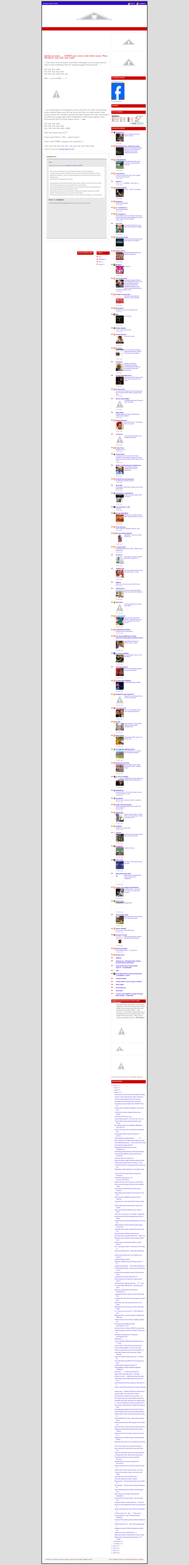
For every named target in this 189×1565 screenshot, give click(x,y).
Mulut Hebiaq (120, 735)
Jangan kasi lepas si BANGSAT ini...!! (126, 1532)
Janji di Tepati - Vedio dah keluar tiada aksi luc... (129, 1345)
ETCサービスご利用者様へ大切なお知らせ (127, 183)
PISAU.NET (119, 991)
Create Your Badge (116, 101)
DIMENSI (118, 958)
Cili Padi (118, 832)
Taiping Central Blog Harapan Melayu (127, 887)
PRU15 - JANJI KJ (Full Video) (132, 189)
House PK (119, 223)
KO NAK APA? (120, 389)
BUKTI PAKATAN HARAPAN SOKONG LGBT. (128, 528)
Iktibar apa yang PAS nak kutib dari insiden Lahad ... (130, 1535)
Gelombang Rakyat (122, 667)
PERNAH (101, 259)
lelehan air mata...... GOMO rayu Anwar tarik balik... (130, 1376)
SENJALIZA (119, 812)
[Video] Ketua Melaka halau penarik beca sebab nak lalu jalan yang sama (133, 379)
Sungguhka (119, 846)
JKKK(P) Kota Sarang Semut (125, 479)
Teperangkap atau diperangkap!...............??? (128, 1138)
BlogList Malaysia (121, 420)
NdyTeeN (121, 1559)
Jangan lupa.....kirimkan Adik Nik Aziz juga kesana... (130, 1391)
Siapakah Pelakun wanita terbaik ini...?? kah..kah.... (130, 1502)
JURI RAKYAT (120, 588)
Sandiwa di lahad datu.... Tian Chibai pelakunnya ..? (130, 1266)
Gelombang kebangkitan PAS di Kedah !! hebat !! (129, 1409)
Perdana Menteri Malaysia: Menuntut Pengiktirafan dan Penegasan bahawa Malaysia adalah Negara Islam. (129, 392)
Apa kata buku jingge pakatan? (124, 1145)
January (117, 1543)
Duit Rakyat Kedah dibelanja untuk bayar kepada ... (130, 1151)
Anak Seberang (120, 527)
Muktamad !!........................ (122, 1339)
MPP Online (119, 602)
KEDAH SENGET (121, 928)
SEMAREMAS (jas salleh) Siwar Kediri (127, 146)
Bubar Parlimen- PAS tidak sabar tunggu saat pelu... (130, 1140)
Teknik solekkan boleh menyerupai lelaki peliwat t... (130, 1411)
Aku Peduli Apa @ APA (123, 507)
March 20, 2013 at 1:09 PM (74, 165)
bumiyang (119, 348)
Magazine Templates (138, 1559)
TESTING (118, 508)
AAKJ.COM (119, 860)
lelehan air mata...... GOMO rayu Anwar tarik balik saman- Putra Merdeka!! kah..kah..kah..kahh (76, 56)
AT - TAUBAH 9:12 (121, 208)
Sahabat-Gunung (121, 978)
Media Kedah (120, 901)
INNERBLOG (120, 790)
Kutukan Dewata (121, 334)
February (117, 1541)
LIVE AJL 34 (127, 266)
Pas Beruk (119, 555)
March (116, 1092)
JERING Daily (120, 568)
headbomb (119, 362)
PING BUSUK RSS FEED (123, 873)
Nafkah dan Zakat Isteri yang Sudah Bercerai (128, 584)
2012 (114, 1546)
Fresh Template (113, 1559)
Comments (142, 3)
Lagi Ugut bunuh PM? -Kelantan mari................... (129, 1476)
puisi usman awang (129, 336)
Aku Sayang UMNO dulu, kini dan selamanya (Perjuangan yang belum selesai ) (129, 637)
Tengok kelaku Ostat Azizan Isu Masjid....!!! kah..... (129, 1163)
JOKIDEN (119, 826)
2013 (114, 1085)
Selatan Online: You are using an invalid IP (129, 981)
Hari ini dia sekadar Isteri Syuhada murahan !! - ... (129, 1446)
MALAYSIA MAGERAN (122, 203)
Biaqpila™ (119, 265)
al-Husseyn (119, 434)
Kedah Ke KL (120, 132)
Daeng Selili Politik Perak (123, 375)
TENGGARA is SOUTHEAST (124, 493)
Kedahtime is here (120, 449)
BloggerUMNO (128, 903)
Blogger (67, 1559)
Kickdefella (119, 798)
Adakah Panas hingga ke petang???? (126, 1365)
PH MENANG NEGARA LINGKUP (125, 480)
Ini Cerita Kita (127, 316)
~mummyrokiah (121, 547)
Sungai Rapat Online (122, 915)
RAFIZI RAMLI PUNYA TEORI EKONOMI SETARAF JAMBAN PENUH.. (132, 766)
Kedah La (119, 181)
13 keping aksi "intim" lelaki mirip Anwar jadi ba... (129, 1455)
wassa (101, 264)
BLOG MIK (119, 485)
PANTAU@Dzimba (121, 948)
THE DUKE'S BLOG (122, 237)
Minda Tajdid (119, 412)
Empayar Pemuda (121, 935)
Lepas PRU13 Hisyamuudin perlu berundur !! (128, 1101)
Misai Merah (119, 308)
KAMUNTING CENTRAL (123, 630)
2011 (114, 1548)
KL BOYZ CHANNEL (122, 777)
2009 (114, 1553)
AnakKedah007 (120, 616)
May (116, 1088)
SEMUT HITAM (120, 251)
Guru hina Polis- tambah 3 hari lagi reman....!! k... (129, 1396)
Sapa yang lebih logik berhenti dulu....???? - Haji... (130, 1283)
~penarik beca (120, 173)
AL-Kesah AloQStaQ (122, 653)
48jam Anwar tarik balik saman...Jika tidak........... (129, 1374)
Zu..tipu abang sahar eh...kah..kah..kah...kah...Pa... (129, 1119)
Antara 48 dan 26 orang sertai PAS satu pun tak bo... (130, 1427)
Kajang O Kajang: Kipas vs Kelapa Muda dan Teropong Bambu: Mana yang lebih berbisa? (133, 816)
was (100, 262)
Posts (132, 3)
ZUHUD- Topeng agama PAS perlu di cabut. (128, 1099)
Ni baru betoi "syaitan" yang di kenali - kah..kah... (129, 1470)
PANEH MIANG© (121, 328)
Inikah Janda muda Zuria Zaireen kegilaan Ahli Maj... (130, 1094)
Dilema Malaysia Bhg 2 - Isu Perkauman (126, 950)
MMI (117, 314)
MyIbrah (118, 582)
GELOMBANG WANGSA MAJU (125, 749)
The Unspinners (121, 214)
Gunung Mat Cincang (117, 81)
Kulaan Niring (120, 454)
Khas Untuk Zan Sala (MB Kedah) (125, 930)
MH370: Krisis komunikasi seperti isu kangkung (128, 800)
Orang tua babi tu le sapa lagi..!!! (124, 1158)
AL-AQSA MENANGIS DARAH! (132, 682)
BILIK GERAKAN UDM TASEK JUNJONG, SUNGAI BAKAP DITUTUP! (132, 163)
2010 (114, 1550)
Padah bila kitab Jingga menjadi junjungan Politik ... (130, 1160)
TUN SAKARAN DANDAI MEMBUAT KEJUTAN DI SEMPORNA (130, 468)
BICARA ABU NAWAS (123, 399)
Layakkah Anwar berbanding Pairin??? (126, 1277)
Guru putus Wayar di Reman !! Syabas (126, 1479)
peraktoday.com (121, 987)
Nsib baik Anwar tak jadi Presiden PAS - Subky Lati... (130, 1236)
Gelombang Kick (121, 708)
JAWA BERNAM (121, 160)
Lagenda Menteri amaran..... (123, 1259)
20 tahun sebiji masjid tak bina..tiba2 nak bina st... (129, 1097)
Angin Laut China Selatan (123, 804)
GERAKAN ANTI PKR (122, 763)
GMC (90, 1559)
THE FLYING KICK (121, 278)
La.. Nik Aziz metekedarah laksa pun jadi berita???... (130, 1403)
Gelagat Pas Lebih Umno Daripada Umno (127, 310)
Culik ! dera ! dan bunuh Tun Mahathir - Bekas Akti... (130, 1214)
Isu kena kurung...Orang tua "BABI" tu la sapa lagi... (130, 1328)
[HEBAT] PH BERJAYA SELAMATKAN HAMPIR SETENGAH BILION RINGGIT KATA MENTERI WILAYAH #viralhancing (132, 367)
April (116, 1090)
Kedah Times (120, 448)
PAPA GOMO (120, 984)
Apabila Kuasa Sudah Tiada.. (123, 828)
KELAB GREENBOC (122, 513)
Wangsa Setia (120, 955)
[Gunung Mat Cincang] (117, 99)
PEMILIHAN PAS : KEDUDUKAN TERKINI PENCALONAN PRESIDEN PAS (133, 725)
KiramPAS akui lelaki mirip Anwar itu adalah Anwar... (130, 1400)
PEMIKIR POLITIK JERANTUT (125, 694)
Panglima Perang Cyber (123, 294)
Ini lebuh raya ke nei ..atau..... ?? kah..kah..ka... (128, 1513)
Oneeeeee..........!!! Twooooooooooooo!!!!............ (128, 1372)
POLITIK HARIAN (121, 188)
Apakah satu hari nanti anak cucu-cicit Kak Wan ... (129, 1182)
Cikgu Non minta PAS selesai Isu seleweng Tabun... (130, 1452)
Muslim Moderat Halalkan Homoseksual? (127, 1233)
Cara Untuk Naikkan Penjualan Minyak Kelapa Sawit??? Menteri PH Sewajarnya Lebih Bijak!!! (132, 351)
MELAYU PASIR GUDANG (124, 533)
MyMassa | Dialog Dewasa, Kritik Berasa (128, 465)
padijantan (119, 201)
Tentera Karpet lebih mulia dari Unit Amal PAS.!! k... (130, 1350)
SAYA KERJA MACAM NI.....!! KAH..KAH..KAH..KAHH (130, 1143)
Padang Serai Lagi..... (130, 848)
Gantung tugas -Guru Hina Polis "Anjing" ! (127, 1393)
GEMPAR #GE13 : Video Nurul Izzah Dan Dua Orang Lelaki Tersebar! (132, 890)
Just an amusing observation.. (124, 330)
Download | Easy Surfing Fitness (124, 631)
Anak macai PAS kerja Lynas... (124, 1116)
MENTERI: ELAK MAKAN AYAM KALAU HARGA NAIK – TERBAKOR (132, 877)
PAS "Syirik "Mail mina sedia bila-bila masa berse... (130, 1398)
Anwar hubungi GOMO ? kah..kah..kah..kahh (128, 1348)
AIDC (117, 970)
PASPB (118, 722)
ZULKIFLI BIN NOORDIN (123, 681)
